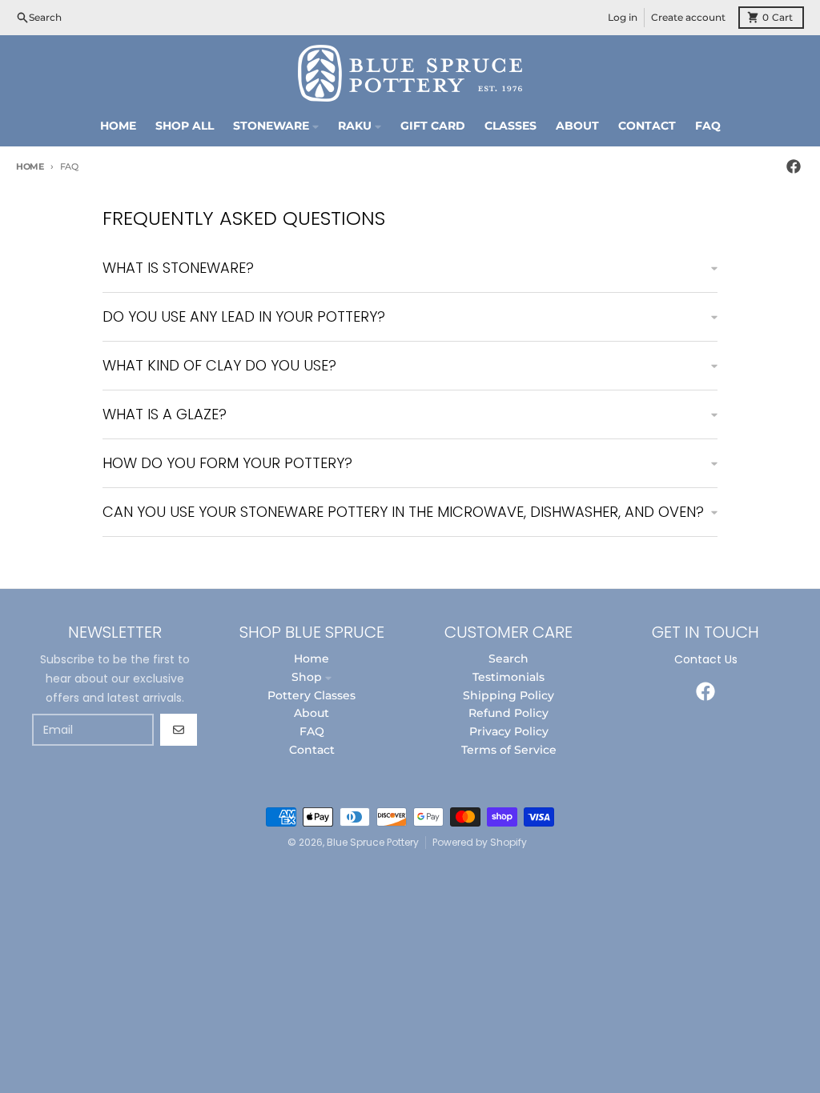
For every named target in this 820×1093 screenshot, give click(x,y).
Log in (622, 17)
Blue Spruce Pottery (373, 842)
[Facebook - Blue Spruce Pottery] (793, 166)
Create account (688, 17)
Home (30, 166)
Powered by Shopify (479, 842)
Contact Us (706, 659)
